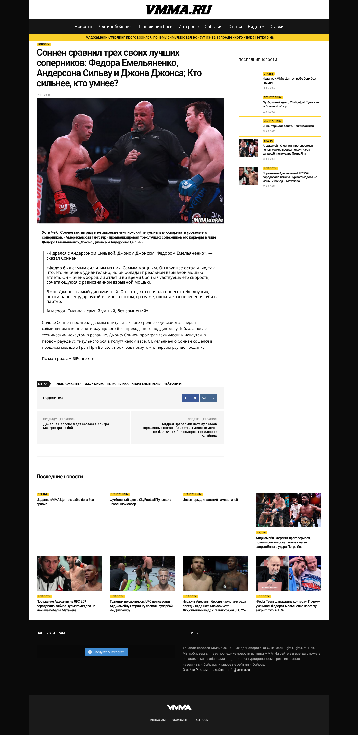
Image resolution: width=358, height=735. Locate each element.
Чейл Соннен (173, 383)
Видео (254, 26)
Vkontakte (180, 720)
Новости (83, 26)
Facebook (201, 720)
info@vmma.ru (239, 670)
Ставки (276, 26)
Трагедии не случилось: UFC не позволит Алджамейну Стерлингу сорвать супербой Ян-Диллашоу (141, 606)
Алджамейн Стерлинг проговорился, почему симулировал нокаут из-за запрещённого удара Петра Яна (180, 37)
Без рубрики (273, 97)
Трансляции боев (155, 26)
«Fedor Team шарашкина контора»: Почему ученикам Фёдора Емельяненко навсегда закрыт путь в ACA (288, 606)
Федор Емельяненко (146, 383)
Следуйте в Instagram (109, 652)
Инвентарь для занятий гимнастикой (288, 126)
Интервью (189, 26)
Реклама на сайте (210, 670)
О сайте (189, 670)
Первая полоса (118, 383)
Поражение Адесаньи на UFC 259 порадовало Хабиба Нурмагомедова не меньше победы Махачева (290, 177)
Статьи (235, 26)
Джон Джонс (94, 383)
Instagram (158, 720)
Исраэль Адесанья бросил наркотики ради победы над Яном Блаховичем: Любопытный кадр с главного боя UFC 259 (214, 606)
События (214, 26)
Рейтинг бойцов (113, 26)
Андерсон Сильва (69, 383)
